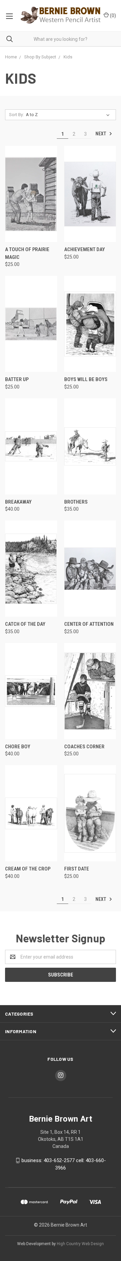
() (112, 15)
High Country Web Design (80, 1243)
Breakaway (18, 502)
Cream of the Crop (27, 869)
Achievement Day (84, 249)
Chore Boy (17, 747)
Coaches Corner (84, 747)
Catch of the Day (25, 624)
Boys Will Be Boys (86, 379)
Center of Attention (89, 624)
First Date (76, 869)
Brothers (76, 502)
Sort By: (16, 114)
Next (101, 133)
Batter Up (17, 379)
